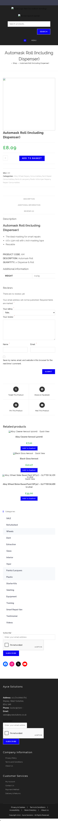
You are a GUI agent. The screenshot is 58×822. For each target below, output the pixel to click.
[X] (18, 664)
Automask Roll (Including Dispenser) (34, 63)
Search (43, 32)
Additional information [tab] (29, 205)
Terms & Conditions (37, 807)
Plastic (9, 577)
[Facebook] (5, 664)
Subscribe (7, 633)
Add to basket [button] (29, 448)
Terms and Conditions (14, 762)
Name (6, 344)
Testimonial (11, 616)
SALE (8, 518)
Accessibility (14, 810)
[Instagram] (11, 664)
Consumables (35, 176)
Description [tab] (29, 199)
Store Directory (30, 810)
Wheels (9, 531)
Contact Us (9, 786)
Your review (9, 316)
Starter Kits (11, 583)
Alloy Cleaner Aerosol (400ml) (29, 437)
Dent (8, 538)
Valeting (10, 590)
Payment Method (12, 789)
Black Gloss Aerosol (29, 459)
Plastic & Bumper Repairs (40, 179)
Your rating (8, 309)
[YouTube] (24, 664)
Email (33, 344)
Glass (8, 551)
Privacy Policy (11, 758)
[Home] (9, 63)
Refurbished (12, 525)
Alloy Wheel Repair (21, 176)
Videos (9, 623)
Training (10, 603)
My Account (10, 782)
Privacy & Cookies (18, 807)
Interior (9, 557)
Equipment (11, 596)
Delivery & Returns (13, 793)
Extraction (11, 544)
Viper (8, 564)
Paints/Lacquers (14, 570)
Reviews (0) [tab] (29, 211)
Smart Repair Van (14, 609)
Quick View (44, 431)
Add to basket (32, 158)
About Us (9, 766)
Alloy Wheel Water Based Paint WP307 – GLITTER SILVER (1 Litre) (29, 485)
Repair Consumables (11, 182)
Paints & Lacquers (22, 179)
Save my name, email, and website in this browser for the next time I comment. (27, 362)
